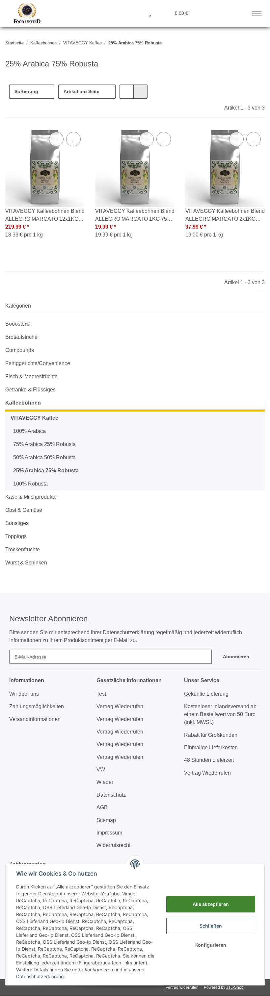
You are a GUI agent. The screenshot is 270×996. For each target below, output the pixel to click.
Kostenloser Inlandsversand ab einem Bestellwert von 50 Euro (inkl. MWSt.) (220, 714)
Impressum (109, 832)
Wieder (104, 782)
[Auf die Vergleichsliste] (56, 139)
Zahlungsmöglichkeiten (36, 706)
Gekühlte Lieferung (206, 694)
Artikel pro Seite (81, 91)
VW (100, 769)
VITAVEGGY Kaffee (34, 418)
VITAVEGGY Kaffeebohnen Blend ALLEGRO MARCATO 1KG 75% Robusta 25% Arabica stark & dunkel (135, 215)
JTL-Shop (235, 987)
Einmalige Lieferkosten (211, 747)
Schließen (211, 926)
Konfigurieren (210, 945)
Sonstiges (17, 523)
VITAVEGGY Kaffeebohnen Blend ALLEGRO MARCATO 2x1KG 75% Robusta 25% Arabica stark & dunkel (225, 215)
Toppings (16, 536)
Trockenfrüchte (22, 549)
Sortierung (26, 91)
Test (101, 694)
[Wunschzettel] (150, 13)
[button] (118, 13)
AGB (102, 807)
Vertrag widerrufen (182, 987)
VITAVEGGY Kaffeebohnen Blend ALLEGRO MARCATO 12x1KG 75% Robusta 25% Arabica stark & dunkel (45, 215)
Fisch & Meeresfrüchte (31, 376)
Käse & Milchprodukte (31, 497)
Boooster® (17, 324)
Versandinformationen (35, 719)
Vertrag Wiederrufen (119, 706)
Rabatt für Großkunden (210, 735)
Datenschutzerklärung (40, 976)
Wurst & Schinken (26, 562)
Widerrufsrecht (113, 845)
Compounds (19, 350)
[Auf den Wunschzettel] (73, 139)
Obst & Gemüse (23, 510)
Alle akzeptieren (211, 904)
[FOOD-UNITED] (24, 14)
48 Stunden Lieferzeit (209, 760)
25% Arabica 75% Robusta (46, 470)
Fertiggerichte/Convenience (37, 363)
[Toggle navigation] (257, 12)
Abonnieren (236, 656)
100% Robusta (30, 483)
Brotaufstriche (21, 337)
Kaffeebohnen (23, 403)
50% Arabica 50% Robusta (44, 457)
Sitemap (106, 820)
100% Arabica (29, 431)
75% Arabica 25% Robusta (44, 444)
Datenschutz (111, 795)
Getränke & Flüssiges (30, 389)
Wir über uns (24, 694)
